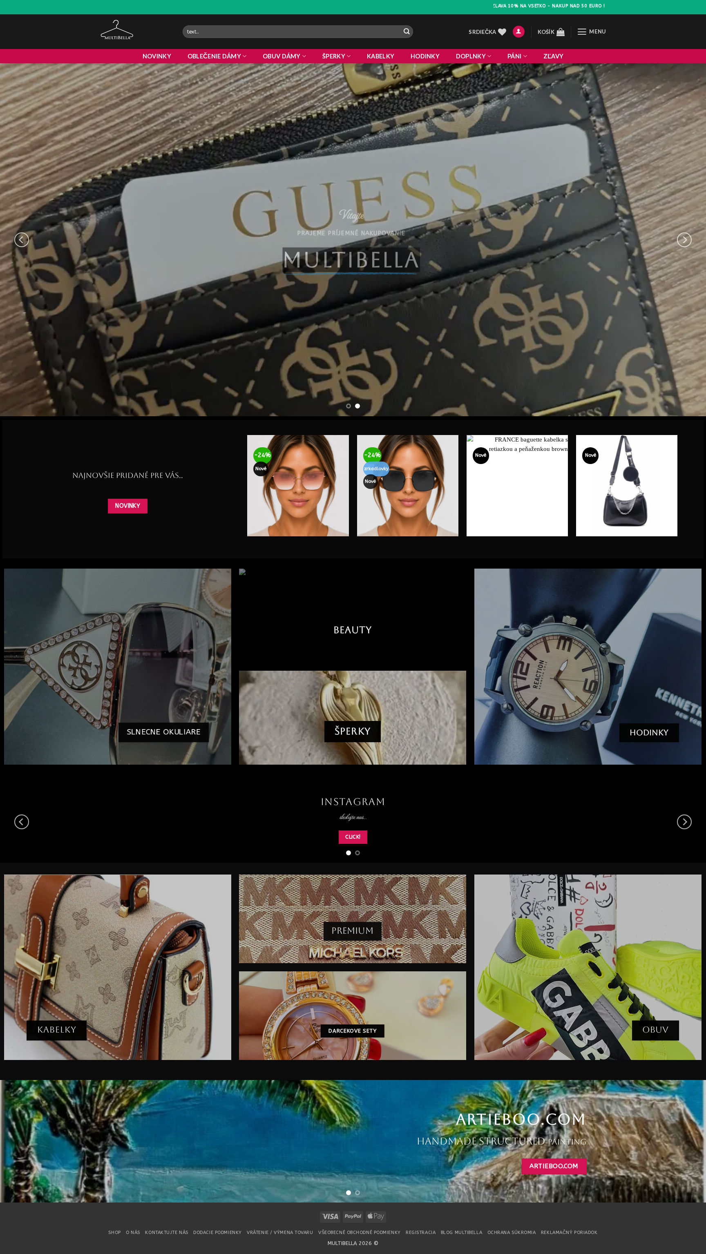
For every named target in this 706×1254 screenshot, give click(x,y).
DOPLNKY (471, 56)
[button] (519, 32)
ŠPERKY (333, 56)
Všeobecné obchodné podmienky (359, 1232)
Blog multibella (461, 1232)
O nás (133, 1232)
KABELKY (380, 56)
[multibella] (135, 31)
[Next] (684, 240)
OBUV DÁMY (282, 56)
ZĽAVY (553, 56)
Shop (114, 1232)
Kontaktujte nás (166, 1232)
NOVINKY (157, 56)
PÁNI (514, 56)
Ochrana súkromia (511, 1232)
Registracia (421, 1232)
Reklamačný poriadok (569, 1232)
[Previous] (21, 240)
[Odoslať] (406, 31)
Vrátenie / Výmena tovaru (280, 1232)
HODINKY (425, 56)
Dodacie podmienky (217, 1232)
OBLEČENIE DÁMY (214, 56)
